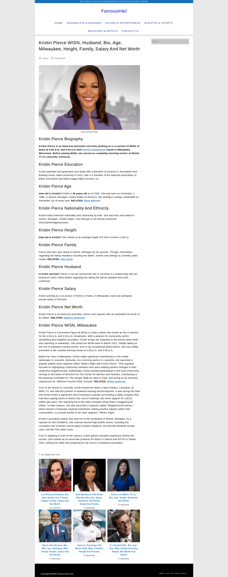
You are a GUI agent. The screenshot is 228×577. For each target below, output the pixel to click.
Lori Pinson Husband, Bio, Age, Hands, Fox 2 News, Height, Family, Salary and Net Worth (55, 499)
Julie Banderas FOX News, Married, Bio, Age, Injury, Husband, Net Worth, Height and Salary (89, 499)
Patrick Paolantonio (94, 149)
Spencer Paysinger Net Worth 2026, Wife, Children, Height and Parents (89, 548)
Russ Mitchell (92, 200)
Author (45, 58)
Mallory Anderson (74, 317)
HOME (161, 573)
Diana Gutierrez (116, 381)
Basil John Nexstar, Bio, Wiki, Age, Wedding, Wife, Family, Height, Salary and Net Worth (55, 550)
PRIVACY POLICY (181, 573)
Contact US (169, 573)
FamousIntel (114, 10)
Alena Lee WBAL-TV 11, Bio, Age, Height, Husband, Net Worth (123, 497)
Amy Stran (66, 259)
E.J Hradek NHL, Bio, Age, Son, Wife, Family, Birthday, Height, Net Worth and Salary (123, 550)
